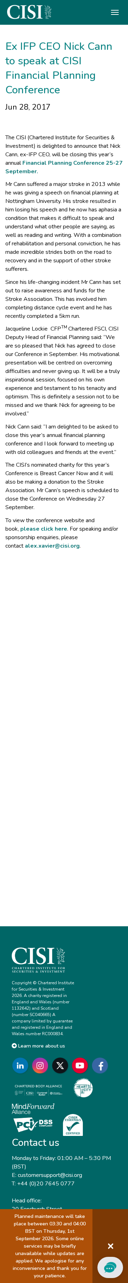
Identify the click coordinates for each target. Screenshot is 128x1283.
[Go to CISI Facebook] (101, 1065)
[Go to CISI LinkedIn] (22, 1065)
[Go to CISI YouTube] (81, 1065)
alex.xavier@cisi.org (52, 546)
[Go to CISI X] (61, 1065)
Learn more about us (41, 1046)
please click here (43, 529)
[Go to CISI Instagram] (42, 1065)
